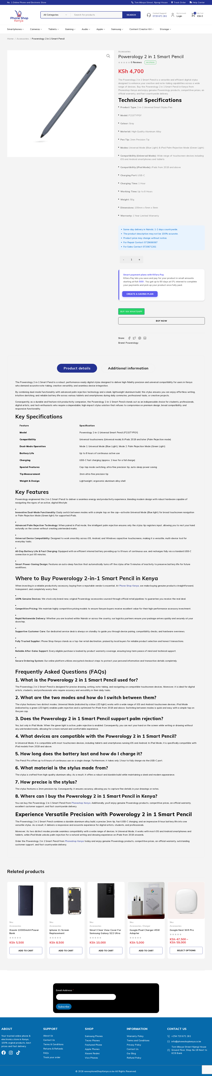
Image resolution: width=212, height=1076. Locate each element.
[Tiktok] (18, 1052)
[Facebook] (3, 1052)
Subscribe (63, 1006)
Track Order (180, 2)
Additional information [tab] (128, 368)
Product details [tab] (77, 368)
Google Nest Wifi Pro (182, 930)
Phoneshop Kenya (81, 803)
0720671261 (149, 246)
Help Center (199, 2)
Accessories (23, 38)
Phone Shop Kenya (129, 585)
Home (10, 38)
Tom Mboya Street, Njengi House (151, 2)
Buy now (161, 321)
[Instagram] (11, 1052)
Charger (146, 926)
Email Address (65, 990)
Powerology (132, 342)
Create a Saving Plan (139, 294)
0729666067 (151, 242)
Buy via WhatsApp (131, 311)
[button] (108, 56)
